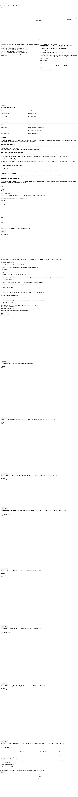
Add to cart (58, 65)
